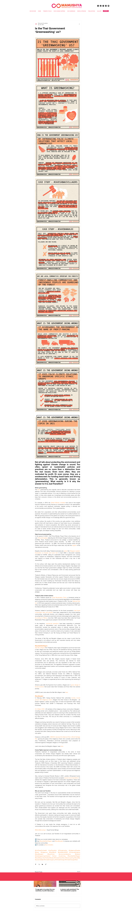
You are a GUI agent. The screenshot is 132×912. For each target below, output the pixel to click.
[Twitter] (106, 6)
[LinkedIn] (98, 6)
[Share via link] (45, 864)
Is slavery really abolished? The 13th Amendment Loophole (69, 890)
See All (78, 871)
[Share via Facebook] (35, 864)
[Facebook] (100, 6)
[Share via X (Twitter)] (39, 864)
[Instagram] (103, 6)
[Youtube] (108, 6)
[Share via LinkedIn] (42, 864)
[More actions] (79, 24)
